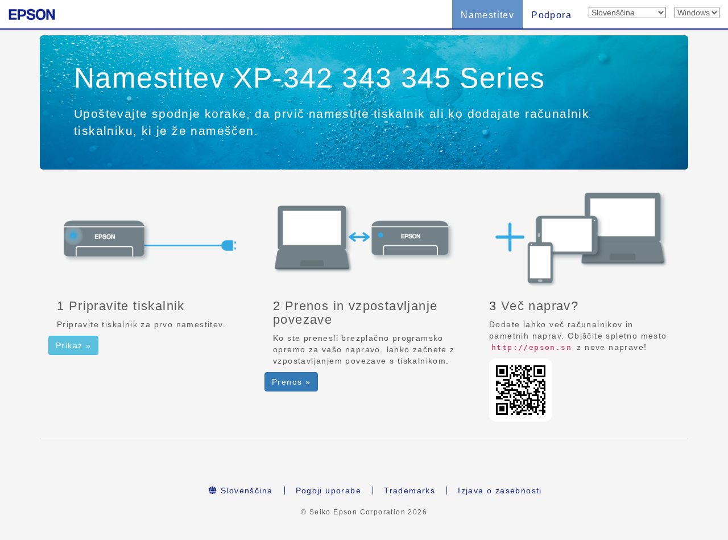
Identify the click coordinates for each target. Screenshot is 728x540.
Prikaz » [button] (73, 345)
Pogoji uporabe (329, 490)
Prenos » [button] (291, 381)
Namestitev (487, 15)
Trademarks (409, 490)
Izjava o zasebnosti (500, 490)
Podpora (551, 15)
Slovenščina (245, 490)
